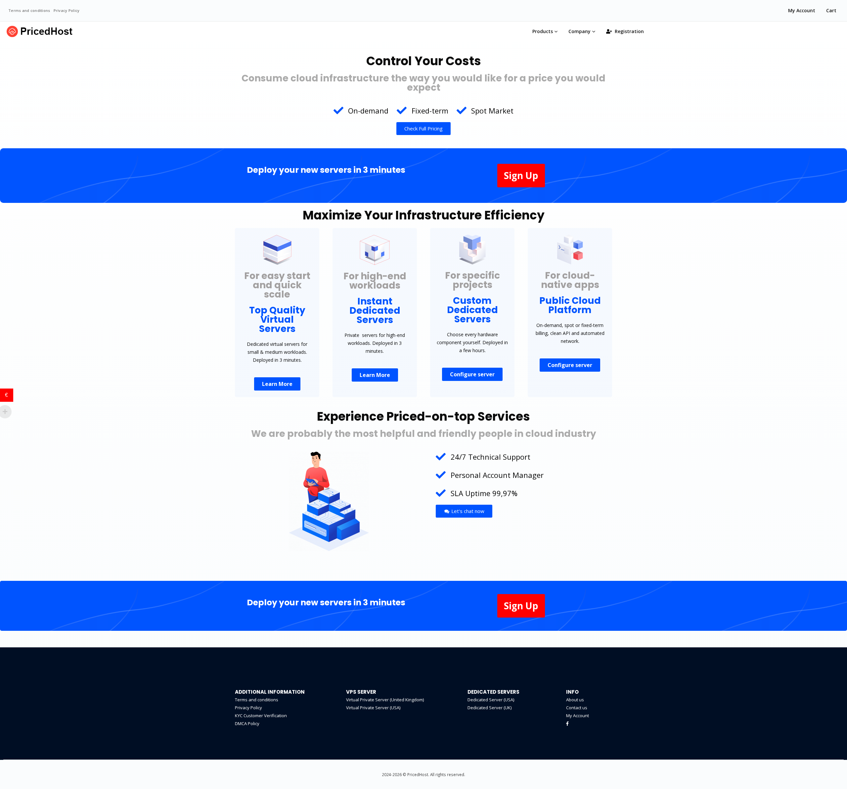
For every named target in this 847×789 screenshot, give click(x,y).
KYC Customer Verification (261, 716)
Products (542, 31)
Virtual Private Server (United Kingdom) (385, 700)
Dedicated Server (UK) (490, 708)
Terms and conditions (29, 10)
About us (575, 700)
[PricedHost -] (40, 31)
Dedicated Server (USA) (491, 700)
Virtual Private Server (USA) (373, 708)
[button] (423, 128)
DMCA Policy (247, 723)
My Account (801, 10)
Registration (629, 31)
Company (579, 31)
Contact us (576, 708)
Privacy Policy (67, 10)
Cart (831, 10)
